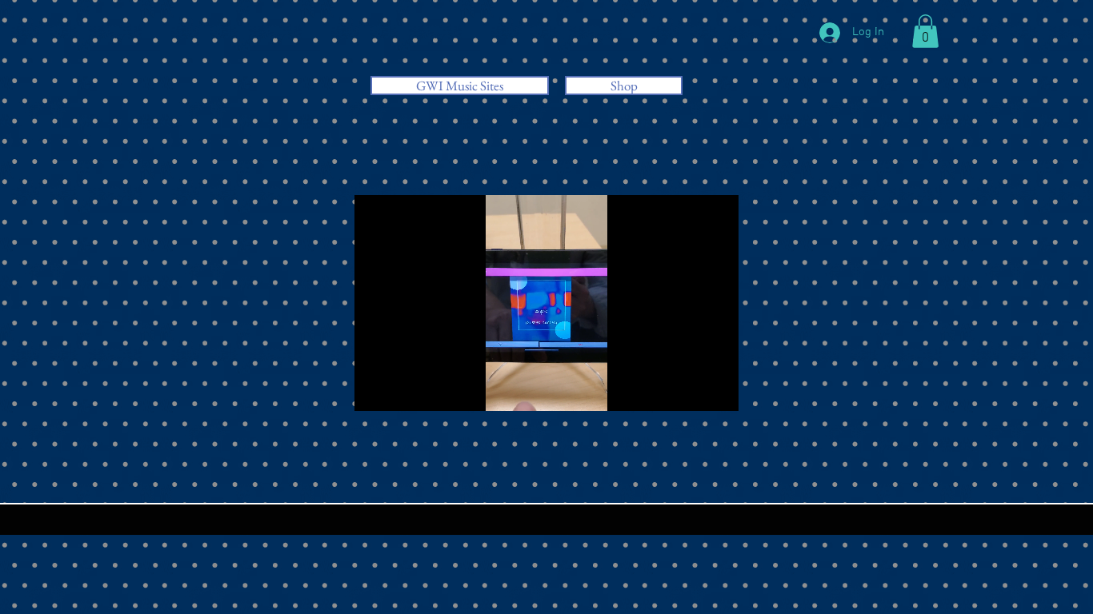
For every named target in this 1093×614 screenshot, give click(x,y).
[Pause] (375, 389)
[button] (925, 31)
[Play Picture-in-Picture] (689, 389)
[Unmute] (402, 389)
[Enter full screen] (717, 389)
